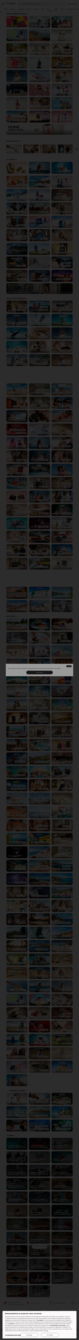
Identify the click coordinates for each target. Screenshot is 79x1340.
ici (47, 1330)
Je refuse (50, 1335)
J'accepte (29, 1335)
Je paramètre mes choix (13, 1335)
